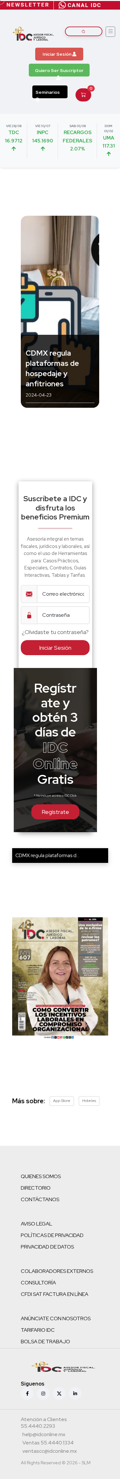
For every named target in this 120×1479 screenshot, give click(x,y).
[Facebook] (27, 1393)
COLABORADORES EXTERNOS (57, 1271)
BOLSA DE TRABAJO (45, 1341)
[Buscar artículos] (84, 31)
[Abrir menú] (110, 32)
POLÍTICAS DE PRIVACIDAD (52, 1235)
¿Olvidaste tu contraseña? (55, 632)
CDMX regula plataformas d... (47, 855)
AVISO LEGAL (36, 1223)
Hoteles (89, 1100)
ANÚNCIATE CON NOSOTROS (56, 1318)
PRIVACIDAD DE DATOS (47, 1246)
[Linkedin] (75, 1393)
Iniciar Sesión (57, 54)
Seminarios (48, 92)
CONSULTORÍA (38, 1282)
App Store (61, 1100)
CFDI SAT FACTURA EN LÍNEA (54, 1294)
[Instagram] (43, 1393)
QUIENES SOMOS (41, 1176)
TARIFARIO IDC (38, 1330)
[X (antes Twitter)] (59, 1393)
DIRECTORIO (36, 1188)
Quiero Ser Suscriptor (59, 70)
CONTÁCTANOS (40, 1199)
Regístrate (55, 812)
